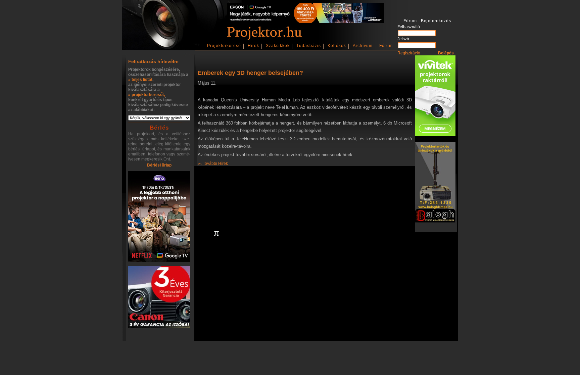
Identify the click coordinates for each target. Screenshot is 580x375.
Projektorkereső (224, 45)
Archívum (363, 45)
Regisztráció (408, 53)
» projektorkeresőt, (146, 94)
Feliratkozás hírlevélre (153, 61)
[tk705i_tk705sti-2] (159, 217)
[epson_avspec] (305, 21)
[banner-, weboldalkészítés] (216, 234)
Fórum (386, 45)
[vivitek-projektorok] (435, 96)
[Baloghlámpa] (435, 183)
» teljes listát (140, 79)
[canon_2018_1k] (159, 297)
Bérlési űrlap (159, 165)
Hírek (253, 45)
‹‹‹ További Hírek (213, 163)
